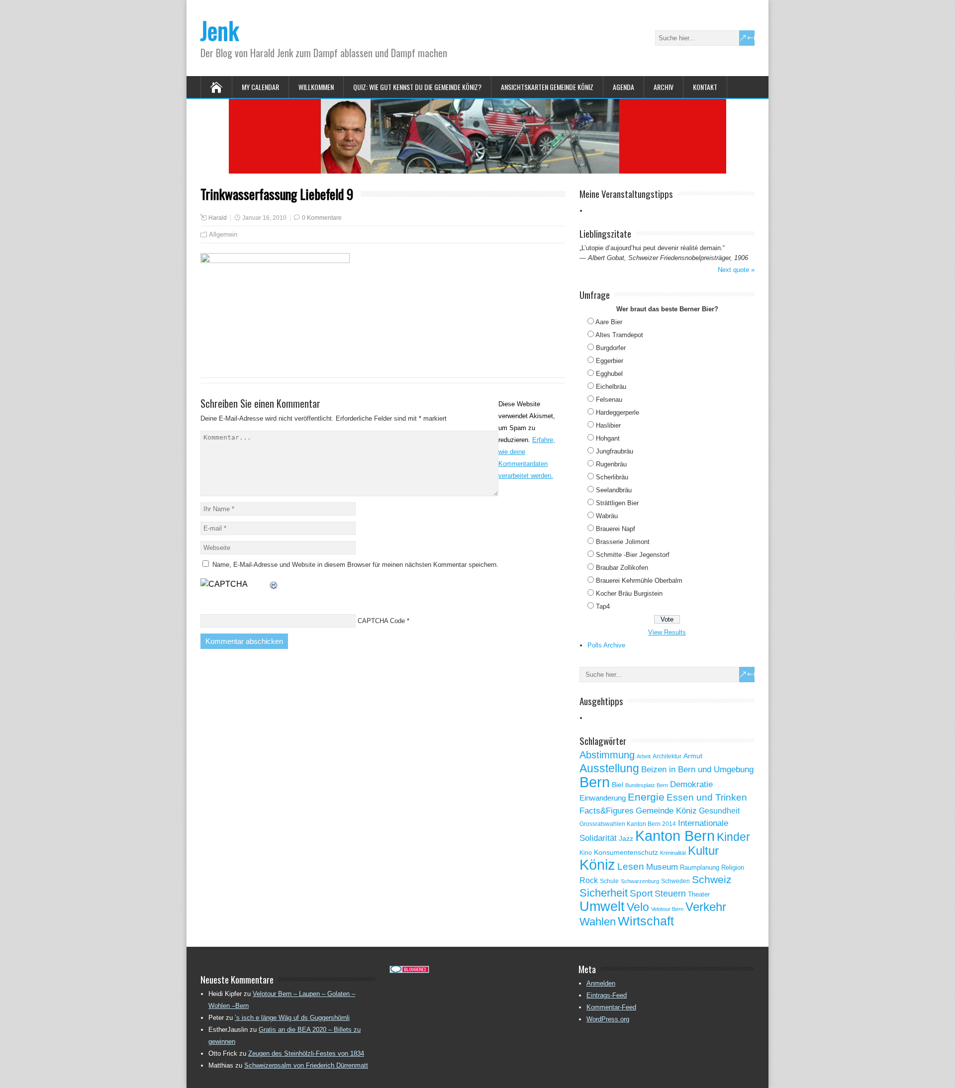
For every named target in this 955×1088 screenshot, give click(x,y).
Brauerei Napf (615, 529)
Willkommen (316, 87)
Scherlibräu (612, 477)
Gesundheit (719, 811)
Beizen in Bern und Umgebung (697, 769)
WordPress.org (607, 1019)
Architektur (667, 756)
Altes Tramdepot (619, 335)
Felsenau (609, 399)
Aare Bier (608, 322)
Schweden (675, 881)
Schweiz (712, 879)
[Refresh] (274, 584)
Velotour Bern (667, 909)
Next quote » (736, 269)
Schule (609, 881)
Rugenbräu (611, 464)
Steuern (670, 894)
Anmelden (600, 983)
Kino (585, 852)
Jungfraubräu (614, 451)
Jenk (219, 30)
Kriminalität (673, 853)
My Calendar (260, 87)
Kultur (703, 850)
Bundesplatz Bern (646, 785)
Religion (732, 867)
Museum (662, 867)
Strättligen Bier (617, 503)
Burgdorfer (611, 348)
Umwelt (602, 906)
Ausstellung (609, 768)
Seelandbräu (614, 490)
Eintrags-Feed (606, 995)
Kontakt (705, 87)
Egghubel (609, 373)
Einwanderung (602, 798)
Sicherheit (603, 893)
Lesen (630, 866)
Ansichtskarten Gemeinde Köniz (547, 87)
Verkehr (705, 907)
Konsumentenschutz (626, 852)
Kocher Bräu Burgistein (629, 593)
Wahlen (597, 922)
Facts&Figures (606, 811)
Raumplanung (699, 867)
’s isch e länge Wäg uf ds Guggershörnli (292, 1017)
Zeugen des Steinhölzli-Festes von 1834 (306, 1053)
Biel (617, 785)
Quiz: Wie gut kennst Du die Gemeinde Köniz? (417, 87)
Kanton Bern (675, 836)
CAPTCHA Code (381, 621)
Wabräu (607, 516)
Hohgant (608, 438)
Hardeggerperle (617, 412)
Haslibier (608, 425)
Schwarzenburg (640, 881)
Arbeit (644, 756)
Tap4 (603, 606)
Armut (692, 756)
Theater (699, 894)
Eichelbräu (611, 386)
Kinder (733, 836)
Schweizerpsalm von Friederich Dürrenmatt (306, 1065)
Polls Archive (606, 645)
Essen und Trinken (707, 797)
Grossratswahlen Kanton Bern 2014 (627, 823)
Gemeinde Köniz (666, 811)
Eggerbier (609, 360)
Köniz (597, 865)
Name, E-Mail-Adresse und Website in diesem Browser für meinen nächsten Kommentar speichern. (355, 564)
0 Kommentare (322, 217)
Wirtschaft (646, 921)
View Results (667, 632)
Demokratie (691, 784)
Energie (646, 797)
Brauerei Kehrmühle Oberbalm (639, 580)
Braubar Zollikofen (622, 567)
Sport (641, 893)
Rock (588, 880)
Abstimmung (607, 754)
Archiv (663, 87)
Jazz (626, 838)
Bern (594, 782)
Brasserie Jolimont (623, 541)
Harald (217, 217)
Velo (638, 907)
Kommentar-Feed (611, 1007)
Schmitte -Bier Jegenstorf (632, 554)
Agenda (623, 87)
